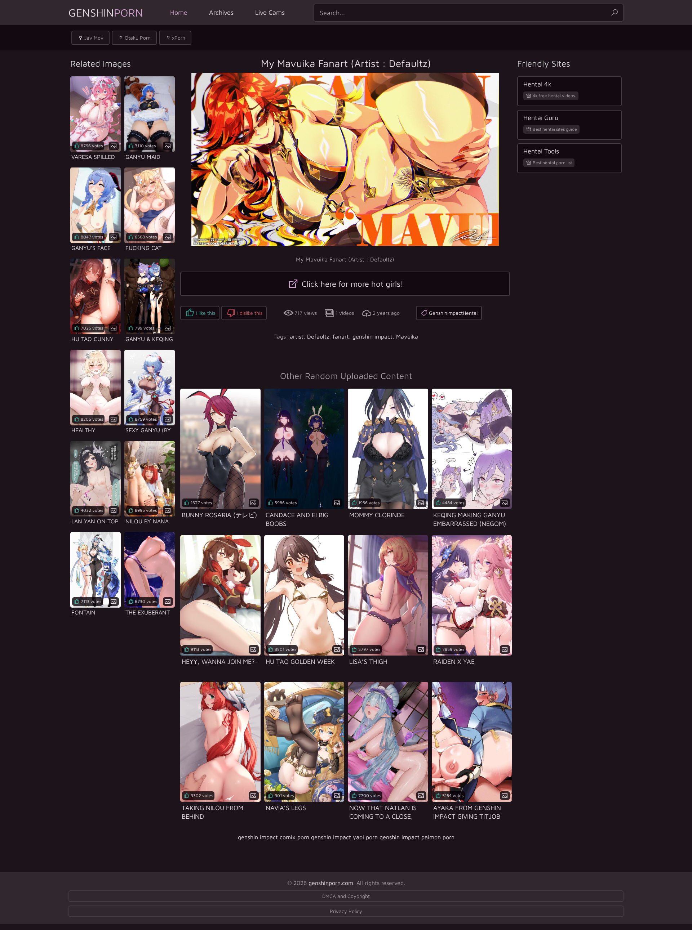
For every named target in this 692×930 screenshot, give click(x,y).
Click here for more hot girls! (351, 284)
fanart (341, 336)
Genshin (105, 12)
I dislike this (249, 313)
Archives (221, 12)
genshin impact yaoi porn (344, 837)
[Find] (615, 13)
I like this (205, 313)
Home (178, 12)
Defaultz (318, 336)
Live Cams (270, 12)
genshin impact (372, 336)
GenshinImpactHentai (453, 313)
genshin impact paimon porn (417, 837)
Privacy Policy (346, 911)
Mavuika (407, 336)
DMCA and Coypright (346, 896)
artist (296, 336)
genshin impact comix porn (273, 837)
